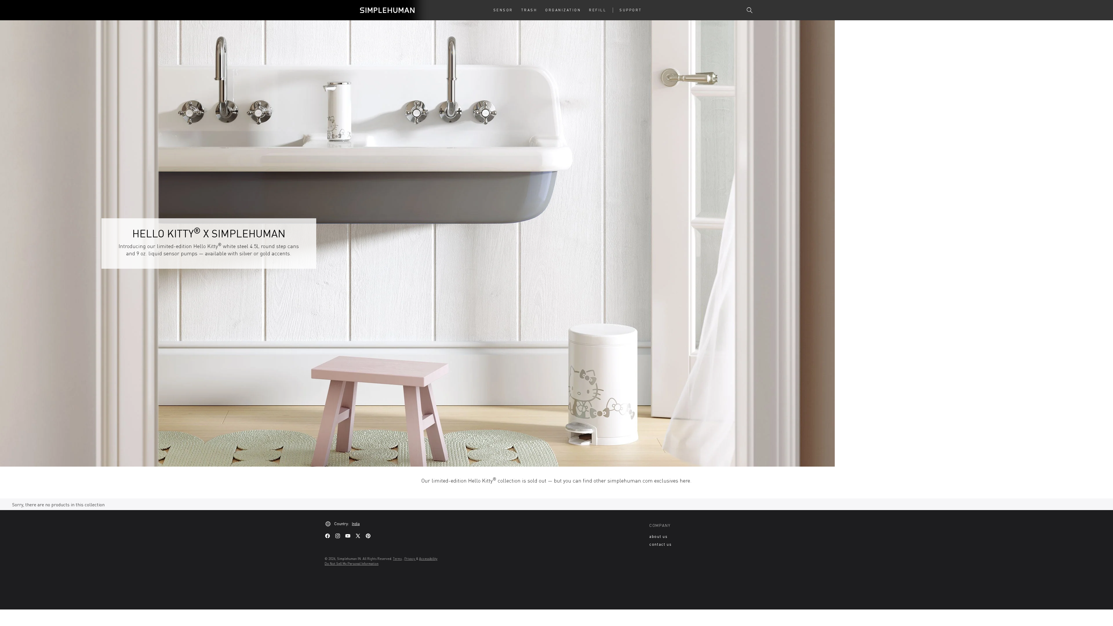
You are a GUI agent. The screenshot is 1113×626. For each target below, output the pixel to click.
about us (658, 536)
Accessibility (428, 558)
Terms (397, 558)
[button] (503, 10)
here (685, 480)
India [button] (356, 523)
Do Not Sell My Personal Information (352, 563)
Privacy (410, 558)
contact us (660, 544)
